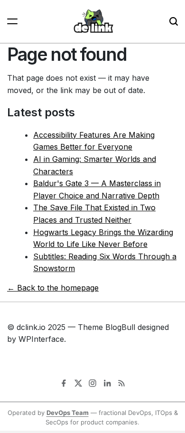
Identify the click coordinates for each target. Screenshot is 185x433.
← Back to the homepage (53, 287)
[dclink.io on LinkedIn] (107, 383)
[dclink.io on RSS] (121, 383)
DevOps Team (67, 412)
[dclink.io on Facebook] (63, 383)
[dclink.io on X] (78, 383)
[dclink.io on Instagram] (92, 383)
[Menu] (12, 21)
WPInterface (41, 339)
